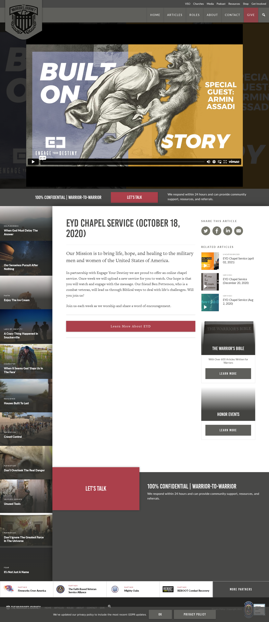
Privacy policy (195, 614)
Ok (160, 614)
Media (210, 4)
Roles (194, 15)
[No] (264, 614)
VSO (187, 4)
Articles (175, 15)
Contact (232, 15)
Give (251, 15)
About (212, 15)
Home (155, 15)
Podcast (221, 4)
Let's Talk (134, 197)
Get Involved (258, 4)
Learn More (228, 373)
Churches (198, 4)
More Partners (241, 589)
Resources (234, 4)
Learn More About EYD (131, 326)
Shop (246, 4)
